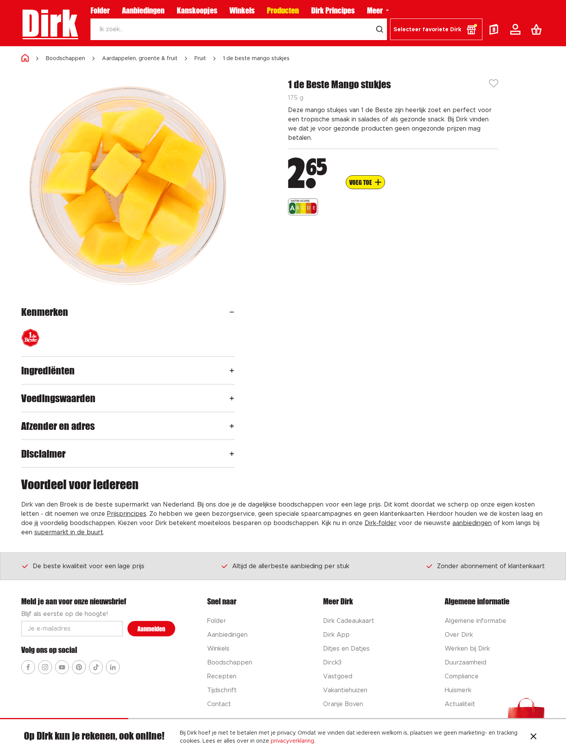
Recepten (221, 676)
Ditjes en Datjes (346, 649)
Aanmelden (151, 629)
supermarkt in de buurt (68, 532)
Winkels (242, 10)
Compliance (462, 676)
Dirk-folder (381, 523)
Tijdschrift (222, 690)
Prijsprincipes (126, 514)
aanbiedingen (472, 523)
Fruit (200, 58)
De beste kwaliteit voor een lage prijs (88, 566)
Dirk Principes (333, 10)
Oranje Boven (343, 704)
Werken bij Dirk (467, 649)
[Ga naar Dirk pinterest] (79, 667)
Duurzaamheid (465, 662)
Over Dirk (459, 635)
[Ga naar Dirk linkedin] (113, 667)
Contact (219, 704)
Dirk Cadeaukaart (348, 621)
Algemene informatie (475, 621)
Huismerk (458, 690)
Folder (100, 10)
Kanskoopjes (197, 10)
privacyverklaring (292, 741)
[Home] (25, 58)
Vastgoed (337, 676)
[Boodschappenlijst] (538, 29)
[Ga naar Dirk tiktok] (96, 667)
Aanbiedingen (143, 10)
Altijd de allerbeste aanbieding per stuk (290, 566)
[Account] (517, 29)
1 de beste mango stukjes (256, 58)
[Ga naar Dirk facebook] (28, 667)
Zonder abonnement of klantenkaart (491, 566)
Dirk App (336, 635)
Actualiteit (460, 704)
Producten (283, 10)
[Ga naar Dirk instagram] (45, 667)
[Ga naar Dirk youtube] (62, 667)
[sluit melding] (533, 737)
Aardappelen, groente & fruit (140, 58)
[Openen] (232, 311)
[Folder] (495, 29)
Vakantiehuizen (345, 690)
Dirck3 (332, 662)
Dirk (49, 23)
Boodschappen (65, 58)
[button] (436, 29)
